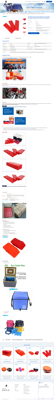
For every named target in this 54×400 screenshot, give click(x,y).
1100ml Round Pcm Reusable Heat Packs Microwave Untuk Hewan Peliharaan (47, 376)
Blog (15, 389)
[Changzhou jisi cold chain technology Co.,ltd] (6, 2)
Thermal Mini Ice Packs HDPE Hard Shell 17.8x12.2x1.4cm (20, 359)
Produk (33, 1)
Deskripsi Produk (18, 38)
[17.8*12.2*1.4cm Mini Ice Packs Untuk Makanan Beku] (7, 352)
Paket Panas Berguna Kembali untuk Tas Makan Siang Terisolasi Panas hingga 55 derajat (47, 359)
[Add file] (39, 399)
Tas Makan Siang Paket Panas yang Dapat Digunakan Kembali (33, 339)
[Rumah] (6, 386)
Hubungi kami (38, 1)
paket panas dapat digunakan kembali (17, 339)
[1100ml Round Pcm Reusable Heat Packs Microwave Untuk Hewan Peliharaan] (47, 369)
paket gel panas (8, 339)
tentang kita (29, 1)
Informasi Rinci (7, 38)
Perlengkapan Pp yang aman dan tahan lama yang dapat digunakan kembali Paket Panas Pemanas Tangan (7, 376)
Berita (35, 1)
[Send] (52, 399)
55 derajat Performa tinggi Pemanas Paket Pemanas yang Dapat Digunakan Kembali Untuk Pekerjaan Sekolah (20, 376)
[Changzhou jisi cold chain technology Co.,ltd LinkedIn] (5, 390)
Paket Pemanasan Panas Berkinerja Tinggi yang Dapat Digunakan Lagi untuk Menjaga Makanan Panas (33, 359)
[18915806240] (8, 390)
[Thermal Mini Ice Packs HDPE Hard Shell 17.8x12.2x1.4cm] (20, 352)
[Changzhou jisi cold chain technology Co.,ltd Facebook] (3, 390)
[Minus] (52, 382)
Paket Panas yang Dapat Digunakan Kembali (14, 13)
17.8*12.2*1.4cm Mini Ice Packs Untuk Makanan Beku (6, 359)
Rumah (26, 1)
